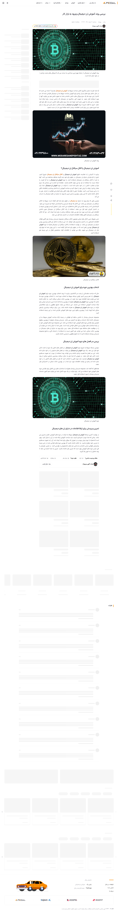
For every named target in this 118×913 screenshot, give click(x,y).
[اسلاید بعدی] (2, 812)
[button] (33, 886)
